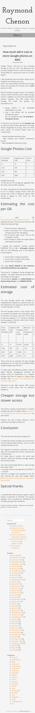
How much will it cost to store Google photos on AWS (17, 55)
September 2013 (17, 599)
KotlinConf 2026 (17, 526)
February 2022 (17, 560)
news (13, 688)
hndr (30, 711)
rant (13, 695)
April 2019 (15, 575)
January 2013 (16, 610)
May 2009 (15, 648)
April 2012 (15, 626)
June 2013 (15, 606)
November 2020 (17, 562)
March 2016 (16, 591)
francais (14, 677)
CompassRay (16, 666)
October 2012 (16, 615)
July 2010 (15, 637)
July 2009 (15, 646)
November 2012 (17, 613)
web (13, 704)
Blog (13, 662)
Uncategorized (17, 701)
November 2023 (17, 558)
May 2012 (15, 624)
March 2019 (16, 577)
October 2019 (16, 573)
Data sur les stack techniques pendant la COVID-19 (18, 530)
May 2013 (15, 608)
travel (14, 699)
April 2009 (15, 650)
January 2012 (16, 632)
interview (15, 684)
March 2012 (16, 628)
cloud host (9, 505)
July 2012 (15, 619)
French (14, 679)
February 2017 (17, 586)
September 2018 (17, 580)
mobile (14, 686)
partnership (16, 690)
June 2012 (15, 621)
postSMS (15, 693)
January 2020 (16, 569)
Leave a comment (13, 507)
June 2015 (15, 595)
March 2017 (16, 584)
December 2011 (17, 635)
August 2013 (16, 602)
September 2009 (17, 643)
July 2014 (15, 597)
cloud (27, 505)
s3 (6, 507)
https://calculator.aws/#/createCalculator (15, 220)
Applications (16, 660)
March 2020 (16, 566)
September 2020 (17, 564)
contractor (15, 671)
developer (15, 673)
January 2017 (16, 588)
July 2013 (15, 604)
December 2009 (17, 641)
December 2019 (17, 571)
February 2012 (17, 630)
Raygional (15, 697)
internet (15, 505)
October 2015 (16, 593)
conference (15, 668)
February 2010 (17, 639)
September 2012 (17, 617)
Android (14, 657)
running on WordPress (12, 711)
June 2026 (15, 555)
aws (24, 505)
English (14, 675)
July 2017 (15, 582)
